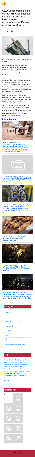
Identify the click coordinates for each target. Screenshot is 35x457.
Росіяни (16, 364)
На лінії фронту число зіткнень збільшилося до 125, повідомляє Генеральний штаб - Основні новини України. (16, 268)
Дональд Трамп (15, 373)
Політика (9, 312)
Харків (6, 373)
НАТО (23, 373)
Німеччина (8, 378)
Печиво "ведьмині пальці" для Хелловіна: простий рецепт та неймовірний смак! (14, 238)
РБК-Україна (6, 115)
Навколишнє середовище (15, 344)
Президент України (11, 371)
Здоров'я (9, 331)
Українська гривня (19, 376)
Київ (16, 360)
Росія (6, 360)
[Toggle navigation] (31, 3)
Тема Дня (10, 3)
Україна (11, 360)
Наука (8, 340)
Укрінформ (8, 376)
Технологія (10, 326)
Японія (18, 113)
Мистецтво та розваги (14, 321)
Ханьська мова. (15, 115)
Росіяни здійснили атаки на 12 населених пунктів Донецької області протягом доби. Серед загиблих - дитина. (17, 179)
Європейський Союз (16, 369)
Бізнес (8, 317)
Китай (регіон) (11, 113)
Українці (21, 360)
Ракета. (27, 371)
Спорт (8, 335)
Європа (21, 371)
